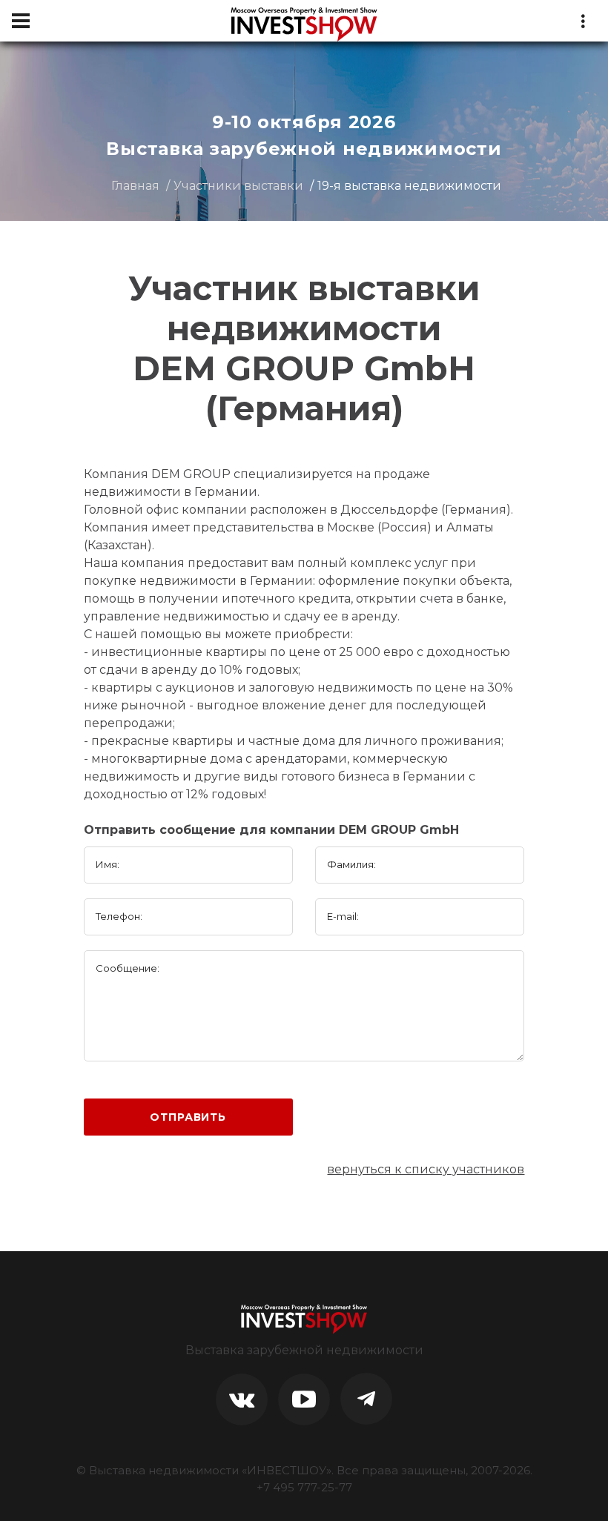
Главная (135, 186)
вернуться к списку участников (425, 1169)
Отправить (188, 1117)
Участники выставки (238, 186)
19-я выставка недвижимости (409, 186)
